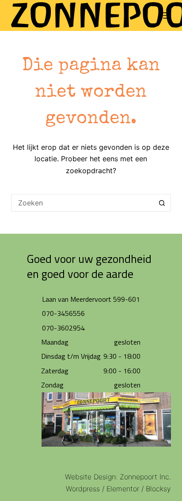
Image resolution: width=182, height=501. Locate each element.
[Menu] (167, 15)
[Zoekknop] (162, 203)
